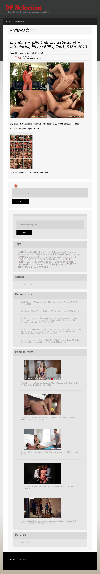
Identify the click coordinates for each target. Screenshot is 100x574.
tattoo (71, 264)
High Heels (27, 259)
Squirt (40, 264)
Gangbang (64, 257)
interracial (45, 259)
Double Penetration (29, 57)
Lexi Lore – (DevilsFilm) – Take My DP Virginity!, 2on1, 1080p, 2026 (50, 311)
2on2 (30, 252)
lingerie (58, 259)
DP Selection (23, 8)
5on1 (65, 252)
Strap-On (62, 265)
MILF (68, 259)
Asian (20, 255)
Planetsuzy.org (27, 542)
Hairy (75, 257)
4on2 (59, 252)
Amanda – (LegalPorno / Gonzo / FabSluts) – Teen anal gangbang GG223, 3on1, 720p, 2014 (49, 418)
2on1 (24, 58)
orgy (40, 261)
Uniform (34, 267)
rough (32, 264)
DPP (39, 256)
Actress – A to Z (20, 21)
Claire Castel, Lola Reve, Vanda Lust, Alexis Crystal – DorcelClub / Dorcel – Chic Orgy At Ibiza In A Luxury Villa (49, 522)
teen (20, 266)
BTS (70, 255)
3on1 (36, 251)
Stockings (51, 264)
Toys (26, 266)
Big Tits (35, 254)
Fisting (52, 257)
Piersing (58, 261)
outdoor (47, 262)
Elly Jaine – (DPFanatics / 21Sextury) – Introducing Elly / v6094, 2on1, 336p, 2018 (48, 45)
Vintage (43, 266)
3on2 (43, 252)
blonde (46, 254)
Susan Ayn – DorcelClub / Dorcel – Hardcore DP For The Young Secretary (48, 487)
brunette (30, 58)
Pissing (68, 261)
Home (8, 21)
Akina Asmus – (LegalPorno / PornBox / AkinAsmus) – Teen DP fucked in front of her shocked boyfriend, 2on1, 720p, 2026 (50, 341)
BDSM (26, 255)
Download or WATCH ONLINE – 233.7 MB (30, 173)
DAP (21, 257)
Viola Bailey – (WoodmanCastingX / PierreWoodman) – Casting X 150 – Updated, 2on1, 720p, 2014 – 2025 (51, 384)
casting (76, 254)
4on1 (53, 251)
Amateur (72, 252)
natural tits (37, 58)
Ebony (46, 257)
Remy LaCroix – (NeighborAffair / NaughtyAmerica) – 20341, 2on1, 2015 (49, 453)
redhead (23, 264)
